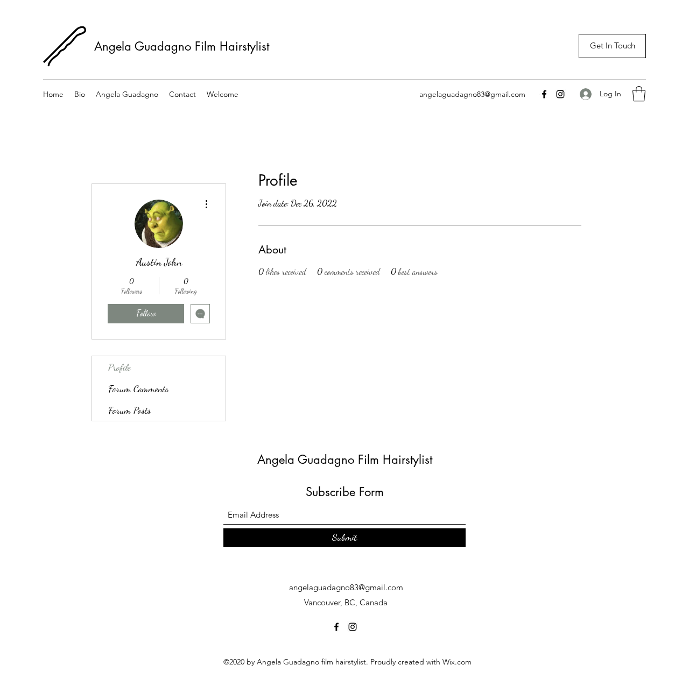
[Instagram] (560, 94)
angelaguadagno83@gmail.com (472, 94)
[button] (638, 94)
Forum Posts (129, 410)
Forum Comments (138, 388)
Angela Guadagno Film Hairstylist (183, 46)
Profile (119, 367)
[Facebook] (544, 94)
